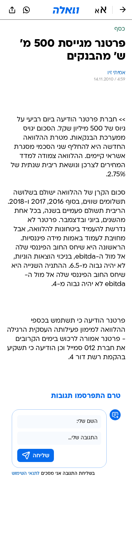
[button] (100, 10)
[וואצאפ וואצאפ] (26, 10)
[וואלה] (66, 10)
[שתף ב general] (12, 10)
